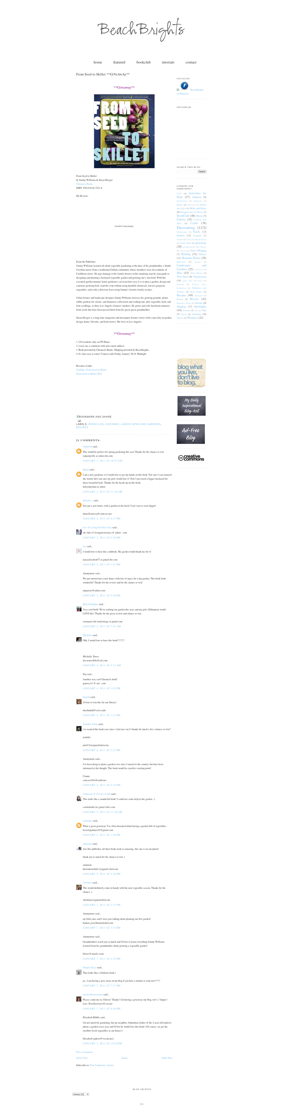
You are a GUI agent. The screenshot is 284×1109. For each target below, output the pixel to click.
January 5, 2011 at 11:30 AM (102, 812)
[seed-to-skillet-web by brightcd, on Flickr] (124, 168)
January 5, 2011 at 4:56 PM (102, 873)
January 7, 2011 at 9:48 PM (102, 1008)
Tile (196, 310)
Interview (181, 261)
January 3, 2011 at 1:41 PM (102, 564)
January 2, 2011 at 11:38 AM (102, 491)
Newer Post (82, 1058)
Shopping (181, 306)
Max (179, 273)
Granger (203, 246)
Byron (199, 215)
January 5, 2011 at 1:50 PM (102, 835)
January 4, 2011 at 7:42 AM (102, 626)
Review (194, 299)
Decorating (186, 227)
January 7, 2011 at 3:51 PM (102, 927)
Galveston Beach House (196, 239)
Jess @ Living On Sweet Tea (97, 527)
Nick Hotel (182, 276)
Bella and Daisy (198, 208)
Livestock (199, 269)
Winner (180, 317)
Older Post (167, 1058)
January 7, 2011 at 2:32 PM (102, 904)
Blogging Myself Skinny (191, 211)
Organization (199, 276)
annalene (87, 843)
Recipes (82, 427)
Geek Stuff (185, 242)
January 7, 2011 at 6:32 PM (102, 958)
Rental (180, 299)
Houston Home (191, 258)
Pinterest (180, 284)
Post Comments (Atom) (102, 1065)
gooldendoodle (189, 246)
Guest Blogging (198, 250)
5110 (179, 193)
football (180, 239)
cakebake (87, 820)
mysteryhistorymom (93, 994)
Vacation (196, 314)
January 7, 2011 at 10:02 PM (102, 1043)
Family (196, 231)
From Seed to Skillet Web (89, 373)
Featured (197, 235)
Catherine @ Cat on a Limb (96, 793)
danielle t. (88, 500)
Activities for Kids (191, 195)
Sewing (198, 303)
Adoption (196, 197)
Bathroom (198, 201)
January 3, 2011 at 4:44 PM (102, 595)
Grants (183, 250)
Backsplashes (182, 201)
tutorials (168, 62)
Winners (192, 318)
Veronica (87, 882)
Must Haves (196, 272)
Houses (202, 254)
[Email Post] (78, 420)
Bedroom (192, 204)
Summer (187, 310)
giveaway (112, 424)
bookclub (144, 62)
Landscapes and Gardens (141, 424)
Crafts (194, 223)
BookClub (96, 424)
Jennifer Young (90, 724)
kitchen (198, 262)
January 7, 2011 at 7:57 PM (102, 985)
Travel (184, 314)
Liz (84, 546)
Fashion (180, 235)
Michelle (87, 635)
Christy (181, 219)
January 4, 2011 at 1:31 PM (102, 715)
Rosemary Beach (184, 303)
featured (119, 62)
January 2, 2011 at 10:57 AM (102, 460)
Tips (204, 310)
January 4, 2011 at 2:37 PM (102, 750)
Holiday (186, 254)
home (98, 62)
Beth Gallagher (90, 604)
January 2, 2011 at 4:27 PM (102, 518)
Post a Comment (84, 1052)
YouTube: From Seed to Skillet (91, 369)
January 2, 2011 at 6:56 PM (102, 537)
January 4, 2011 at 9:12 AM (102, 665)
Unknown (87, 446)
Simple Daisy (89, 967)
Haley (86, 469)
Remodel (198, 295)
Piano (200, 280)
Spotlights (200, 306)
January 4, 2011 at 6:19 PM (102, 785)
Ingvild (86, 697)
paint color (187, 280)
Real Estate (196, 291)
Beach (180, 204)
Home (125, 1058)
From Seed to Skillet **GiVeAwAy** (103, 74)
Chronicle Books (84, 184)
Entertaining (182, 232)
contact (191, 62)
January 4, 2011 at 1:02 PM (102, 688)
